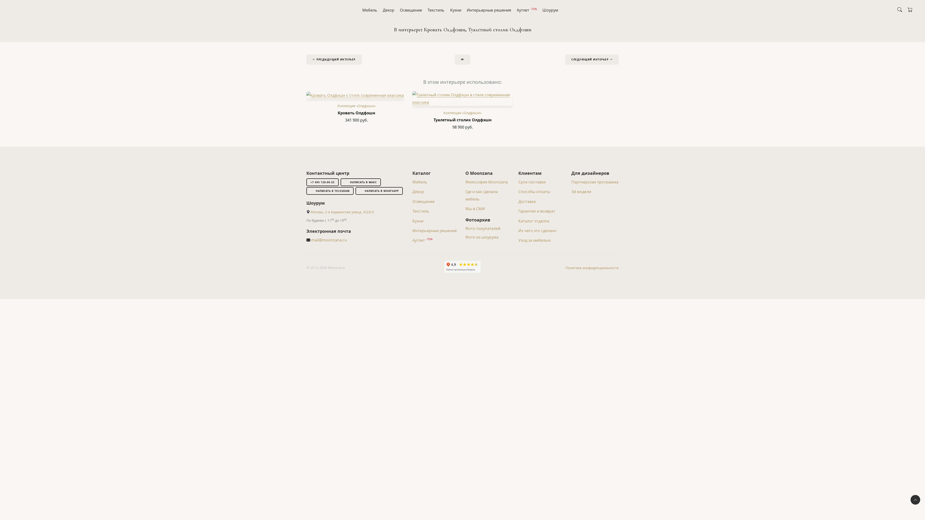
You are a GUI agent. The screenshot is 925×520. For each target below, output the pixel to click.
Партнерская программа (594, 182)
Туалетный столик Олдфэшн (463, 120)
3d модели (581, 191)
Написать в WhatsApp (382, 191)
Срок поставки (532, 182)
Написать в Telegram (333, 191)
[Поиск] (899, 10)
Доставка (527, 201)
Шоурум (550, 10)
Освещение (411, 10)
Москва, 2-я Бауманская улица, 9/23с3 (342, 212)
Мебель (369, 10)
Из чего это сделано (537, 230)
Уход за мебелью (534, 240)
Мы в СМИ (475, 208)
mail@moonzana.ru (328, 240)
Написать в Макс (363, 182)
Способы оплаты (534, 191)
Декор (388, 10)
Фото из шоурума (482, 237)
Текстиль (436, 10)
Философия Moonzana (486, 182)
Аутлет (527, 10)
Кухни (455, 10)
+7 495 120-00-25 (323, 182)
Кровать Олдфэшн (356, 113)
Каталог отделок (533, 221)
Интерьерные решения (489, 10)
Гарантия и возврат (536, 211)
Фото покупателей (482, 228)
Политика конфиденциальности (592, 268)
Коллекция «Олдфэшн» (356, 106)
